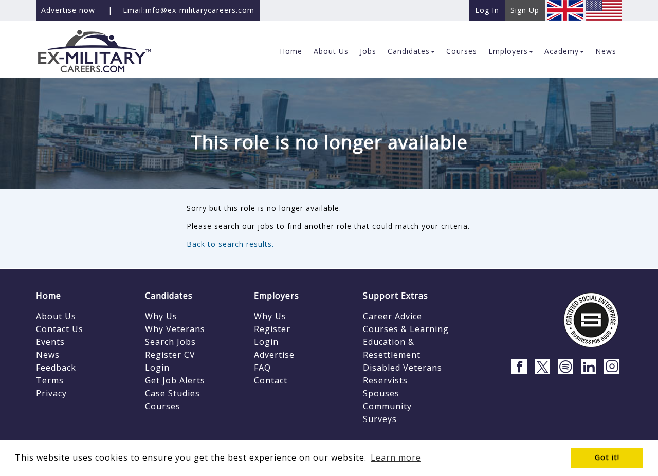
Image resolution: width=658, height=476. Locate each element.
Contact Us (59, 329)
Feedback (56, 367)
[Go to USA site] (604, 9)
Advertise (274, 354)
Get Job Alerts (175, 380)
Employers (276, 295)
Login (157, 367)
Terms (50, 380)
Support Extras (395, 295)
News (48, 354)
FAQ (262, 367)
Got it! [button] (607, 457)
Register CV (170, 354)
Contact (270, 380)
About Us (56, 316)
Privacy (51, 393)
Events (50, 341)
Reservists (385, 380)
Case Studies (172, 393)
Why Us (161, 316)
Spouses (381, 393)
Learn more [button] (396, 457)
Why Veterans (175, 329)
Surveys (380, 419)
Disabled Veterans (402, 367)
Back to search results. (230, 244)
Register (272, 329)
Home (48, 295)
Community (387, 406)
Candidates (169, 295)
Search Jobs (170, 341)
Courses (162, 406)
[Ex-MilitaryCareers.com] (103, 50)
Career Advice (392, 316)
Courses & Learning (406, 329)
